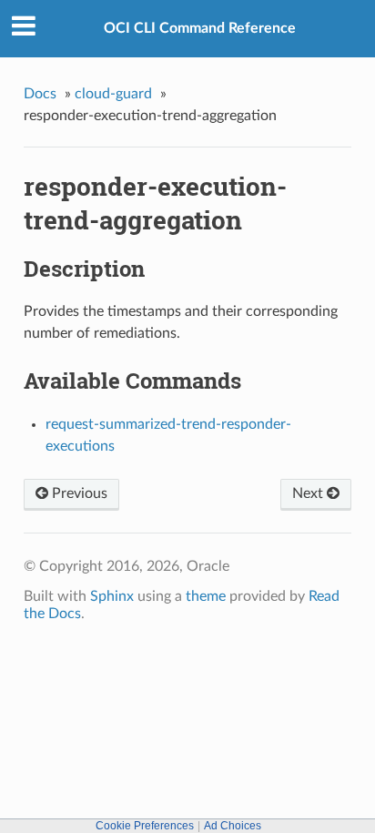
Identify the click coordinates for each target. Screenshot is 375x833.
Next (309, 493)
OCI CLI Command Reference (200, 28)
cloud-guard (113, 93)
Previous (77, 493)
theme (206, 596)
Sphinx (112, 596)
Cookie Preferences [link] (145, 825)
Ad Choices (232, 825)
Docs (40, 93)
